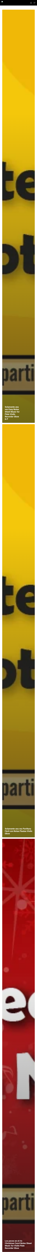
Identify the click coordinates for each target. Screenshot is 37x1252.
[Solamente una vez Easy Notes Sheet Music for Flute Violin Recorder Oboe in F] (18, 216)
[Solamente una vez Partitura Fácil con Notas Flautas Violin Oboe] (18, 630)
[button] (34, 3)
